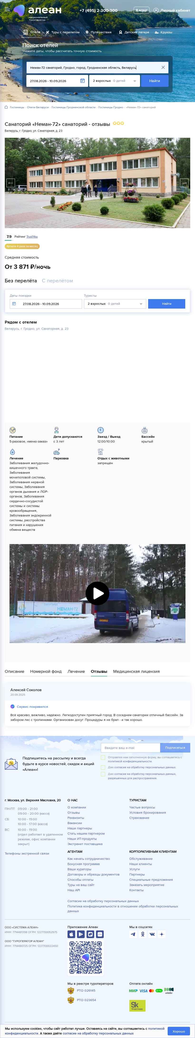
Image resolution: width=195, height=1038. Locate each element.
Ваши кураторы (79, 869)
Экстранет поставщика (85, 844)
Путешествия (101, 32)
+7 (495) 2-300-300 (98, 10)
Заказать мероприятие (146, 885)
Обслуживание (141, 859)
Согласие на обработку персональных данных (103, 901)
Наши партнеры (80, 828)
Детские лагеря (137, 32)
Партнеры (137, 874)
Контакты (136, 890)
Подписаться (175, 748)
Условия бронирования (147, 813)
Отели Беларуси (38, 107)
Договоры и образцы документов (94, 874)
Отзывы (74, 813)
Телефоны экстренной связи (27, 853)
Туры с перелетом (65, 32)
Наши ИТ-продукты (82, 839)
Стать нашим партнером (86, 833)
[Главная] (6, 107)
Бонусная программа (84, 864)
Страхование (139, 818)
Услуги (134, 869)
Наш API (74, 890)
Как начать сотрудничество (89, 859)
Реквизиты (76, 818)
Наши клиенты (140, 864)
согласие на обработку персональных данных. (145, 767)
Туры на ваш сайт (81, 885)
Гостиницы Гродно (110, 107)
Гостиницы (17, 107)
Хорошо (179, 1031)
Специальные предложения (151, 880)
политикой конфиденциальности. (130, 761)
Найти (155, 81)
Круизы (166, 32)
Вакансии (75, 823)
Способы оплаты (80, 880)
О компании (77, 807)
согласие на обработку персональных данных (98, 1033)
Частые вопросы (142, 807)
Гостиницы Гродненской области (74, 107)
